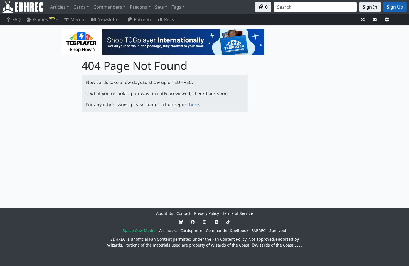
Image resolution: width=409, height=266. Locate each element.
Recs (169, 19)
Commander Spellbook (227, 230)
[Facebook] (192, 222)
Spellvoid (277, 230)
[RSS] (216, 222)
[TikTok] (228, 222)
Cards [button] (79, 7)
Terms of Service (237, 213)
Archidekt (168, 230)
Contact (183, 213)
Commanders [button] (107, 7)
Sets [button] (159, 7)
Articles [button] (58, 7)
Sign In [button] (370, 7)
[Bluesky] (180, 222)
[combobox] (315, 7)
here (194, 105)
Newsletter (108, 19)
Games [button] (44, 19)
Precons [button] (138, 7)
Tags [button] (176, 7)
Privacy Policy (206, 213)
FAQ (16, 19)
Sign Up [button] (395, 7)
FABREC (259, 230)
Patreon (142, 19)
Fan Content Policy (229, 239)
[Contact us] (375, 19)
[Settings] (387, 19)
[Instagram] (204, 222)
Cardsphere (191, 230)
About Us (164, 213)
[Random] (363, 19)
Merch (76, 19)
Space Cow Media (139, 230)
